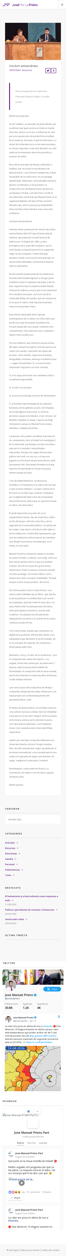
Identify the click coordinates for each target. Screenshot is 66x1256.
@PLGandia (50, 1035)
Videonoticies (12, 869)
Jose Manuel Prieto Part (31, 1133)
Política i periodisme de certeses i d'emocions (29, 909)
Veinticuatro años (14, 919)
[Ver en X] (58, 1017)
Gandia (9, 858)
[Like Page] (28, 1111)
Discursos (10, 848)
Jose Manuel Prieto (19, 995)
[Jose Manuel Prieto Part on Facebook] (33, 1122)
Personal (10, 864)
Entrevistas (11, 853)
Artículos (10, 842)
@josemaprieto (12, 998)
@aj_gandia (35, 1035)
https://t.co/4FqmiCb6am (39, 1042)
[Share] (37, 1111)
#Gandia (48, 1026)
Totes (8, 875)
